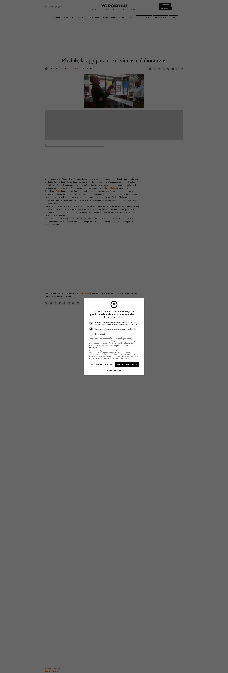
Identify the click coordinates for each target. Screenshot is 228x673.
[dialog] (114, 336)
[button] (114, 334)
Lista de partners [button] (95, 348)
